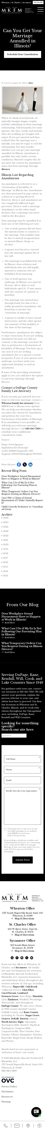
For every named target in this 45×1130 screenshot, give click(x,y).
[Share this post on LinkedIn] (29, 465)
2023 (5, 531)
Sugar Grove (32, 1015)
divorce (6, 169)
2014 (5, 571)
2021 (5, 540)
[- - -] (41, 9)
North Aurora (9, 1022)
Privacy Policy (9, 1086)
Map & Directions (24, 918)
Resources (7, 1096)
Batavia (24, 1018)
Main (30, 83)
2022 (5, 535)
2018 (5, 553)
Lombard (22, 993)
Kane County (31, 1012)
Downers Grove (10, 996)
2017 (5, 558)
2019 (5, 549)
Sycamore (26, 2)
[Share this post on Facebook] (18, 465)
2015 (5, 566)
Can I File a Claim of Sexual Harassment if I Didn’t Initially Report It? (22, 500)
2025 (5, 522)
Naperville (18, 986)
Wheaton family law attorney (18, 403)
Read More (10, 623)
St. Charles (16, 2)
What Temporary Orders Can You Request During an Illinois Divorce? (21, 492)
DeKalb (15, 1018)
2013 (5, 575)
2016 (5, 562)
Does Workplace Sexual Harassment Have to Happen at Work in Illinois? (21, 477)
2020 (5, 544)
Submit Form (23, 860)
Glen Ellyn (28, 990)
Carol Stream (9, 993)
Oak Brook (31, 986)
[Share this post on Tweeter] (24, 465)
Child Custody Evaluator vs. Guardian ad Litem (22, 507)
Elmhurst (13, 999)
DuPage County (10, 1006)
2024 (5, 527)
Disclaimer (8, 1091)
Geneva (6, 1018)
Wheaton (5, 2)
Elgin (21, 1022)
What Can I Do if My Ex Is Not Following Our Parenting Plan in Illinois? (19, 485)
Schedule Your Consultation (22, 54)
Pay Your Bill (38, 2)
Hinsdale (38, 996)
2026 (5, 518)
